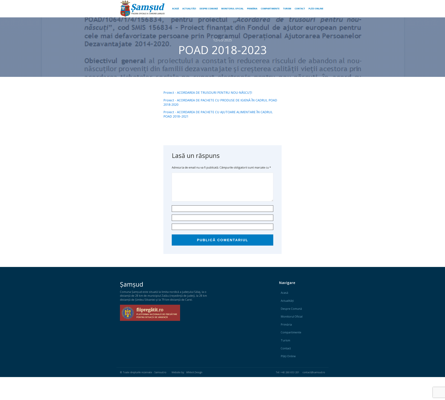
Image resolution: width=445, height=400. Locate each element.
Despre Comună (209, 8)
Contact (300, 8)
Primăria (252, 8)
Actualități (189, 8)
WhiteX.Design (194, 372)
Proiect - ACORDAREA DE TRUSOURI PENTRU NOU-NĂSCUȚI (207, 92)
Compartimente (270, 8)
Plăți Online (316, 8)
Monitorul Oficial (232, 8)
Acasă (175, 8)
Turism (287, 8)
